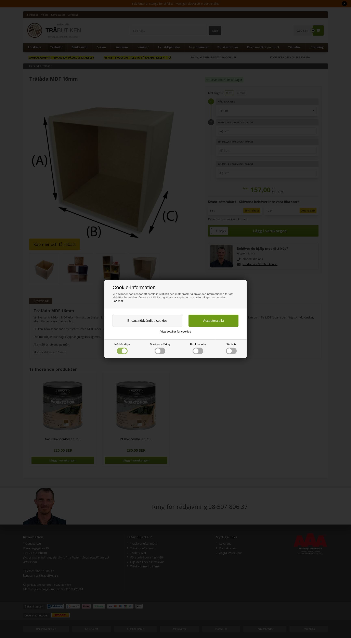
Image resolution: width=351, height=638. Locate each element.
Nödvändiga (122, 344)
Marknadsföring (160, 344)
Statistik (231, 344)
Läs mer (118, 300)
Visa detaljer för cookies (175, 331)
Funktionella (198, 344)
